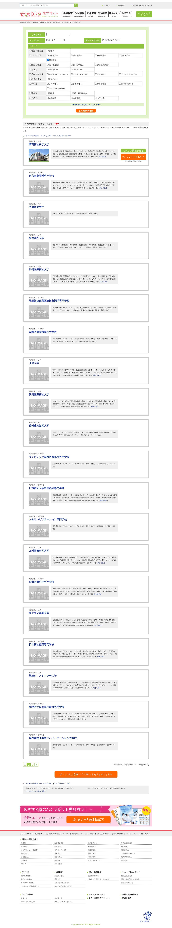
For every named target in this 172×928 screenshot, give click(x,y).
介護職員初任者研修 (57, 88)
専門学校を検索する (28, 883)
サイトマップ (132, 833)
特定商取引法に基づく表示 (83, 833)
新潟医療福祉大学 (39, 394)
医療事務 (76, 98)
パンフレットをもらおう (144, 14)
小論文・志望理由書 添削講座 (98, 879)
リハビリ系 (36, 55)
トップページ (25, 833)
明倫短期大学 (36, 207)
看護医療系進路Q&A (28, 902)
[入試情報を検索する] (79, 14)
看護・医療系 (37, 51)
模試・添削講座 (95, 872)
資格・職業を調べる (130, 894)
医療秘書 (52, 98)
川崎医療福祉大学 (39, 269)
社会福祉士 (77, 84)
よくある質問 (103, 833)
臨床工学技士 (78, 65)
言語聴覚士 (53, 60)
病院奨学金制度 (126, 876)
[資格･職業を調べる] (91, 14)
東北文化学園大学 (39, 613)
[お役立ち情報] (126, 14)
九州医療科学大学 (39, 550)
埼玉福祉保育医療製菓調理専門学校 (49, 300)
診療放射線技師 (103, 65)
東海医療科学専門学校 (41, 581)
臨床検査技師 (54, 65)
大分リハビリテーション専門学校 (48, 519)
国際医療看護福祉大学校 (43, 332)
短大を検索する (26, 879)
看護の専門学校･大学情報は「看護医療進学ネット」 (37, 22)
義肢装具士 (125, 56)
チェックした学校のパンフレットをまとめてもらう (86, 774)
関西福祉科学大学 (39, 144)
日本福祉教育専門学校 (41, 644)
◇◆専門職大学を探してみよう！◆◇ (86, 105)
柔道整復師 (101, 74)
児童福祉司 (101, 84)
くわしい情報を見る (133, 150)
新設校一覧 (58, 898)
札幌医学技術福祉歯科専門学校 (46, 707)
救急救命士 (53, 79)
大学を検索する (26, 876)
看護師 (51, 51)
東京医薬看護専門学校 (41, 175)
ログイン (107, 5)
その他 (34, 98)
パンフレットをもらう (133, 157)
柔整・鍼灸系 (37, 74)
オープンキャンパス (97, 894)
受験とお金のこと (127, 883)
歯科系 (34, 70)
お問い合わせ (117, 833)
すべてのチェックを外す (62, 136)
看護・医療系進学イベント (99, 898)
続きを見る (102, 156)
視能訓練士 (101, 56)
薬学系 (34, 93)
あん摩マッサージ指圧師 (58, 74)
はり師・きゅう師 (80, 74)
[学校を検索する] (68, 14)
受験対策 (59, 872)
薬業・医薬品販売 (80, 93)
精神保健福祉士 (127, 84)
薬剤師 (23, 864)
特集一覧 (24, 898)
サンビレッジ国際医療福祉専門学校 (49, 457)
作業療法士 (77, 56)
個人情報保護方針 (146, 921)
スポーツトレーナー (129, 74)
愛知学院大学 (36, 238)
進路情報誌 (126, 898)
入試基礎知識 (59, 876)
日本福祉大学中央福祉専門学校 (46, 488)
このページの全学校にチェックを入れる (37, 136)
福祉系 (34, 84)
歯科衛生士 (53, 70)
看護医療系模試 (93, 876)
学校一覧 (60, 22)
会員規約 (38, 833)
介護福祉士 (53, 84)
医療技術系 (36, 65)
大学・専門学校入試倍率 (63, 886)
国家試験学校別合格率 (62, 883)
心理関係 (100, 98)
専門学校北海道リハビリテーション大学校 (53, 738)
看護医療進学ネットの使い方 (142, 5)
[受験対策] (103, 14)
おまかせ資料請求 (88, 819)
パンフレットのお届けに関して (36, 791)
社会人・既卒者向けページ (64, 902)
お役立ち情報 (27, 894)
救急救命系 (36, 79)
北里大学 (34, 363)
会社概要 (144, 833)
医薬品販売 (58, 864)
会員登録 (121, 5)
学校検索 (25, 872)
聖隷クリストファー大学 (43, 675)
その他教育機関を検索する (30, 886)
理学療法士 (53, 56)
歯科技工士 (77, 70)
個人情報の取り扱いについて (57, 833)
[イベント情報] (114, 14)
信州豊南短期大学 (39, 425)
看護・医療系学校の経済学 (130, 879)
